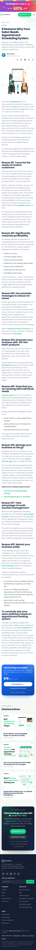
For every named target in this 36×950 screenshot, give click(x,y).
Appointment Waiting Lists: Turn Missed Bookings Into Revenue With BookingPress (17, 793)
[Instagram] (14, 873)
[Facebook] (3, 873)
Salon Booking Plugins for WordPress (17, 497)
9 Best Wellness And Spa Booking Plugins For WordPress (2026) (15, 734)
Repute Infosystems (15, 931)
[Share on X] (17, 59)
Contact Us (5, 901)
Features (4, 890)
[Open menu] (34, 14)
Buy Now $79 (24, 14)
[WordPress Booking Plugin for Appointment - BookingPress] (5, 14)
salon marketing (8, 566)
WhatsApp (18, 334)
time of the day (9, 595)
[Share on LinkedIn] (25, 59)
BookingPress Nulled (25, 904)
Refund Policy (6, 917)
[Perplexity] (32, 59)
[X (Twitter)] (7, 873)
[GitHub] (18, 873)
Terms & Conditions (7, 920)
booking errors (15, 102)
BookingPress (7, 365)
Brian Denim (11, 54)
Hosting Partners (6, 898)
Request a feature (24, 890)
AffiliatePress (17, 936)
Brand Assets (5, 923)
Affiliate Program (24, 895)
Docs (3, 895)
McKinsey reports (8, 395)
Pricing (4, 892)
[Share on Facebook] (21, 59)
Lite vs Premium (24, 901)
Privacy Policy (6, 914)
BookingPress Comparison (26, 898)
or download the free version (18, 688)
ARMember (25, 936)
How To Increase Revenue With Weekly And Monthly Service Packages (17, 763)
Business (4, 25)
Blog (8, 22)
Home (3, 22)
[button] (34, 3)
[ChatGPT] (28, 59)
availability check (23, 205)
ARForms (31, 936)
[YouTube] (10, 873)
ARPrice (4, 939)
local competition (23, 628)
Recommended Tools (25, 907)
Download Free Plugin (18, 837)
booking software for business (19, 329)
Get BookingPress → (18, 684)
